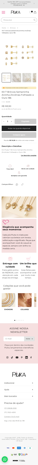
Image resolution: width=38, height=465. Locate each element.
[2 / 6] (16, 320)
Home (4, 28)
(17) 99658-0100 (10, 408)
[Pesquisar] (34, 20)
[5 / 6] (21, 320)
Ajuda (18, 390)
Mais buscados (18, 396)
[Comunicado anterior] (4, 3)
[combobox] (19, 20)
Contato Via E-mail (11, 417)
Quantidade (7, 116)
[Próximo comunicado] (34, 3)
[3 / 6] (18, 320)
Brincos (13, 28)
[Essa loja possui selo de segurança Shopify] (14, 454)
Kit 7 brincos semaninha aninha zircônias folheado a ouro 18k (16, 31)
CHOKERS (8, 309)
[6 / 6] (23, 320)
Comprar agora (19, 135)
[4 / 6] (19, 320)
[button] (3, 12)
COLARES (25, 309)
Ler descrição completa (28, 155)
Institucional (18, 383)
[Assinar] (29, 338)
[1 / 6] (14, 320)
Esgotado (25, 121)
